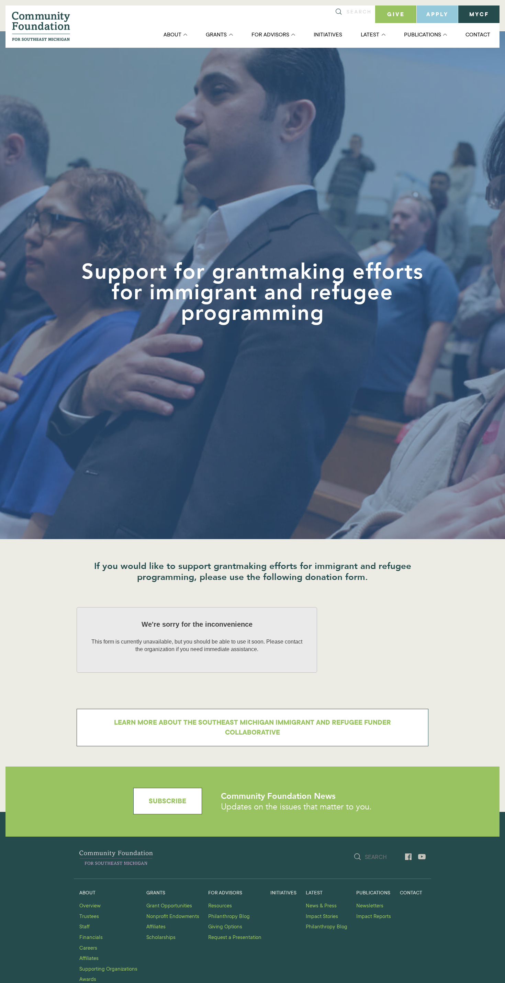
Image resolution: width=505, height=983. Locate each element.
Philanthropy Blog (229, 917)
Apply (437, 15)
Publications (422, 35)
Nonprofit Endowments (172, 917)
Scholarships (161, 938)
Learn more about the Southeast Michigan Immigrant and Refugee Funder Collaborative (252, 728)
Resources (220, 906)
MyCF (479, 15)
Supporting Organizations (108, 969)
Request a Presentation (234, 938)
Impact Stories (322, 917)
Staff (84, 927)
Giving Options (225, 927)
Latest (370, 35)
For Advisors (270, 35)
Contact (477, 35)
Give (396, 15)
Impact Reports (373, 917)
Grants (216, 35)
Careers (88, 948)
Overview (90, 906)
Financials (91, 938)
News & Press (321, 906)
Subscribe (167, 802)
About (172, 35)
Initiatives (328, 35)
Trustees (89, 917)
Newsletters (369, 906)
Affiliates (89, 959)
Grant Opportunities (169, 906)
